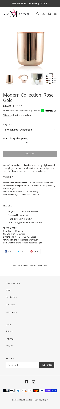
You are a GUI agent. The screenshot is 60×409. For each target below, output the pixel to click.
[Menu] (55, 13)
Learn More (11, 311)
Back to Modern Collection (32, 265)
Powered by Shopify (40, 400)
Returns (9, 331)
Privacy (9, 345)
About (8, 290)
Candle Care (11, 297)
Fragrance (7, 124)
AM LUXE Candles (25, 400)
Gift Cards (10, 304)
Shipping (7, 115)
